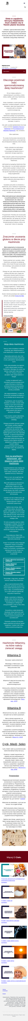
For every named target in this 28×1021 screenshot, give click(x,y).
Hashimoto (7, 68)
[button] (24, 3)
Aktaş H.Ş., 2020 (17, 737)
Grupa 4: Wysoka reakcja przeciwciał (13, 573)
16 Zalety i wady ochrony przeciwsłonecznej (13, 981)
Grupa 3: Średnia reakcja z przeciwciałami (13, 568)
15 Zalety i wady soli (6, 900)
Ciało (3, 68)
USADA (23, 799)
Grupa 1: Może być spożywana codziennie (14, 560)
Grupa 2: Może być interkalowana (11, 564)
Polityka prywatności (5, 990)
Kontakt (4, 993)
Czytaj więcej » (4, 882)
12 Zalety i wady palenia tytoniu (10, 940)
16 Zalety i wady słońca (7, 960)
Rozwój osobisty (13, 68)
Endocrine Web (19, 296)
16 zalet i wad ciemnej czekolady (10, 920)
